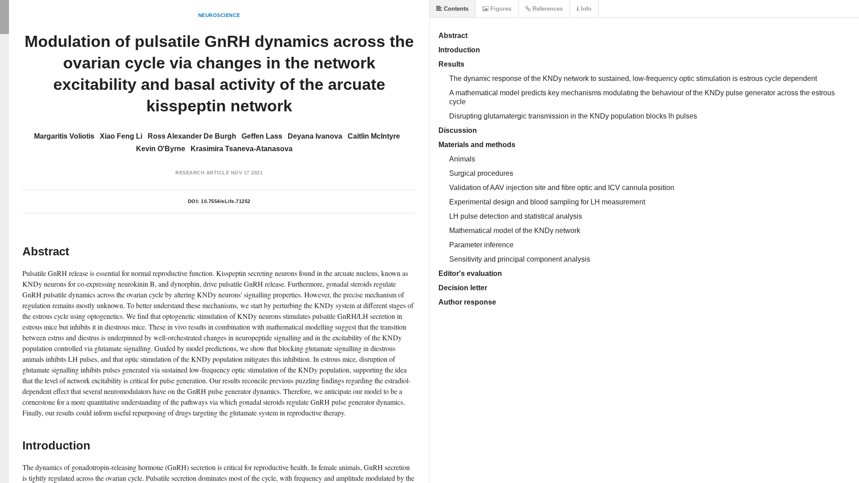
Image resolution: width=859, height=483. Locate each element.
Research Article (202, 172)
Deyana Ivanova (315, 136)
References (547, 8)
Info (585, 8)
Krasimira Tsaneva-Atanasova (242, 149)
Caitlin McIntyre (374, 136)
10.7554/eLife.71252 (226, 201)
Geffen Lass (262, 136)
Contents (455, 8)
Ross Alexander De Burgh (192, 136)
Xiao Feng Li (121, 136)
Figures (500, 8)
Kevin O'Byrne (160, 149)
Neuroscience (219, 15)
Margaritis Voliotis (64, 136)
